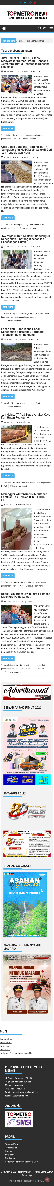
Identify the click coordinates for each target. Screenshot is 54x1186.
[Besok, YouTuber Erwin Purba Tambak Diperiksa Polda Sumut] (16, 606)
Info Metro (8, 225)
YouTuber (40, 669)
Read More (8, 128)
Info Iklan (4, 1046)
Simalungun (31, 669)
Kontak (8, 1151)
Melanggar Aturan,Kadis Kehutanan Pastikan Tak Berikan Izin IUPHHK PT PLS (25, 497)
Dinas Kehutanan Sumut (25, 482)
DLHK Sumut (34, 225)
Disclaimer (5, 1049)
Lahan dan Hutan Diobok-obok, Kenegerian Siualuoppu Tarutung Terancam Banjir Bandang (22, 331)
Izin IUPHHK (21, 582)
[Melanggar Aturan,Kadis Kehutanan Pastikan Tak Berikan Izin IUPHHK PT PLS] (16, 509)
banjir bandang (22, 225)
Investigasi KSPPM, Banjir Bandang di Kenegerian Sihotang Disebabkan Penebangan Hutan (25, 239)
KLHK (42, 225)
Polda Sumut (20, 669)
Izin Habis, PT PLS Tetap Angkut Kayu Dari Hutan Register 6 (25, 416)
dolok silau (26, 665)
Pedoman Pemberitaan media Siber (16, 1053)
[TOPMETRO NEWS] (4, 28)
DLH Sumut (44, 314)
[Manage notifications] (47, 1179)
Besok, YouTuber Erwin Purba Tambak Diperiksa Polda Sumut (25, 595)
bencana (28, 135)
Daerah (6, 403)
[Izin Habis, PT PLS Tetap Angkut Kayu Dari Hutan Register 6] (16, 427)
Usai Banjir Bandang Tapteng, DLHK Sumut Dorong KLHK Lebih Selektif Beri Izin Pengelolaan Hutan (26, 149)
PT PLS (4, 486)
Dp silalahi (28, 602)
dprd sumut (37, 135)
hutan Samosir (7, 317)
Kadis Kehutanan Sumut (36, 582)
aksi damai (20, 135)
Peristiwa (7, 135)
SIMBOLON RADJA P (32, 72)
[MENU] (51, 28)
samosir (33, 317)
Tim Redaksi (6, 1042)
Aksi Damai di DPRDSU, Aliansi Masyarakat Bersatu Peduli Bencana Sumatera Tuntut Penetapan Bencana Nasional (25, 62)
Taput (38, 403)
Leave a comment (29, 139)
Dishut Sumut (33, 314)
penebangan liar (7, 669)
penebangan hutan (8, 139)
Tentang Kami (6, 1039)
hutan (16, 403)
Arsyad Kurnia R (25, 422)
